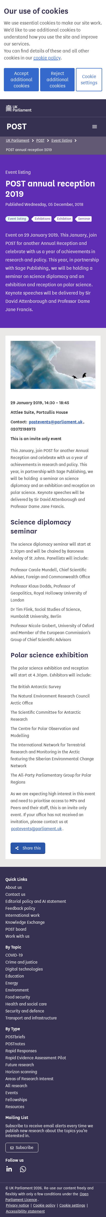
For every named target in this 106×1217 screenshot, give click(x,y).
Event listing (61, 140)
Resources (14, 1107)
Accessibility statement (25, 1211)
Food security (17, 997)
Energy (11, 983)
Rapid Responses (21, 1051)
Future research (19, 1065)
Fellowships (16, 1100)
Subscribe (24, 1147)
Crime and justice (21, 962)
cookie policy (46, 58)
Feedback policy (20, 908)
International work (22, 915)
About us (13, 887)
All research (16, 1086)
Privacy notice (17, 1205)
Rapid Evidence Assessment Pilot (35, 1058)
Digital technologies (24, 969)
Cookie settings (89, 80)
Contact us (15, 894)
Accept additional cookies (21, 80)
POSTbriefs (15, 1037)
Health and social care (26, 1004)
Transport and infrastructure (31, 1018)
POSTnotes (15, 1044)
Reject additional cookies (57, 80)
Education (14, 976)
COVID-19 (14, 955)
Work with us (17, 936)
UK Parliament (17, 140)
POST (16, 126)
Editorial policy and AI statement (35, 901)
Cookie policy (44, 1205)
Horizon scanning (21, 1072)
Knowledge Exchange (25, 922)
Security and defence (24, 1011)
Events (11, 1093)
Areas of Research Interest (29, 1079)
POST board (15, 929)
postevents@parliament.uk (36, 828)
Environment (17, 990)
